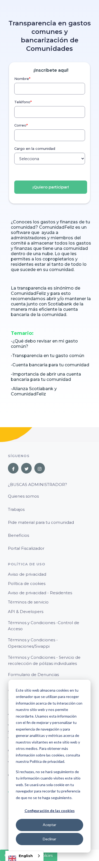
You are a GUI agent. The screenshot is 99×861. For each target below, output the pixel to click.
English (26, 856)
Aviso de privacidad (27, 574)
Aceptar (49, 824)
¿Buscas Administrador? (37, 484)
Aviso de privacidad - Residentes (40, 592)
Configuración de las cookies (50, 810)
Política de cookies (26, 583)
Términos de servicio (28, 602)
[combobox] (24, 856)
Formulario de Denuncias (33, 674)
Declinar (49, 839)
